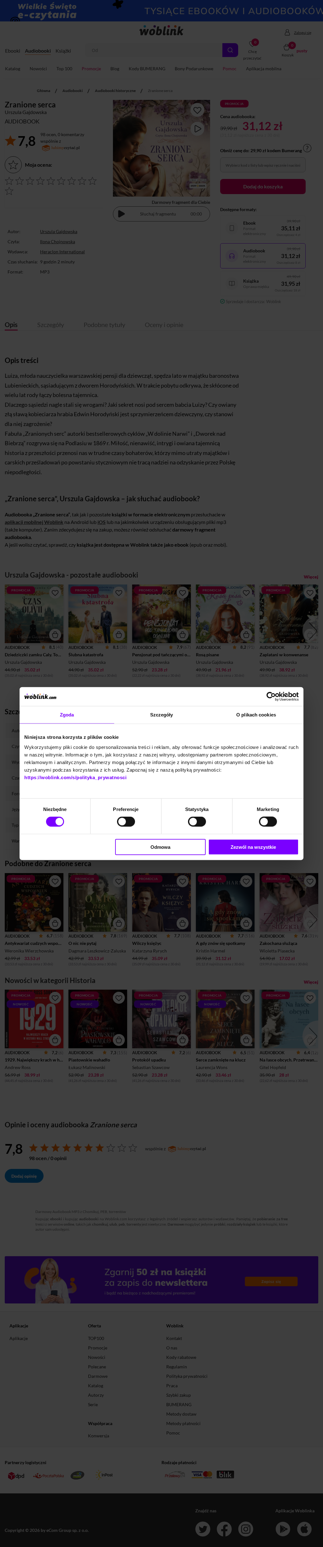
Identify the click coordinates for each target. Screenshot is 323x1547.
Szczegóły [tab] (161, 714)
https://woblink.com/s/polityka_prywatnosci (75, 777)
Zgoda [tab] (67, 714)
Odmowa (160, 846)
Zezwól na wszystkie (253, 846)
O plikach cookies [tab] (256, 714)
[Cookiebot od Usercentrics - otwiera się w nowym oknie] (271, 696)
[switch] (126, 822)
